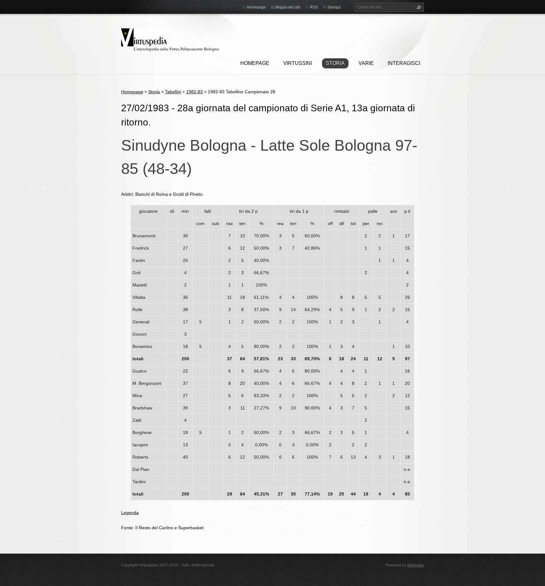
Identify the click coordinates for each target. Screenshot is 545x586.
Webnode (415, 565)
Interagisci (404, 63)
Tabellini (173, 91)
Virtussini (297, 63)
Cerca (418, 7)
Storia (335, 63)
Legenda (130, 512)
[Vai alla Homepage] (144, 36)
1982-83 (194, 91)
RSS (314, 7)
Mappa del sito (288, 7)
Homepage (254, 63)
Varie (366, 63)
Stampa (334, 7)
